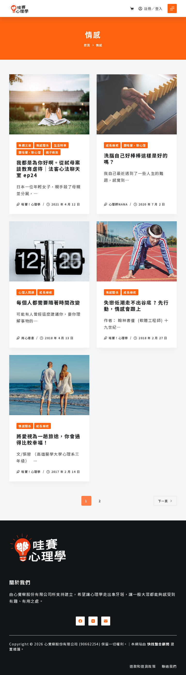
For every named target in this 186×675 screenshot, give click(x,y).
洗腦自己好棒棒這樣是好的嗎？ (136, 158)
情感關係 (42, 145)
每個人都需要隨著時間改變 (48, 302)
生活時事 (60, 145)
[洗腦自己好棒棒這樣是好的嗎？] (137, 104)
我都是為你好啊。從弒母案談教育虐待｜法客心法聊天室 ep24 (48, 169)
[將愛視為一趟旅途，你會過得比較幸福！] (49, 385)
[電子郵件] (105, 621)
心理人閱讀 (26, 292)
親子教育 (52, 152)
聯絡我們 (169, 666)
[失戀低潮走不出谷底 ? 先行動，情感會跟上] (137, 251)
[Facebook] (80, 621)
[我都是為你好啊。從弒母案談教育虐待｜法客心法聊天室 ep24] (49, 104)
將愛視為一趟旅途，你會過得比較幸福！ (48, 439)
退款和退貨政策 (143, 666)
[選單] (172, 8)
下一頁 (163, 501)
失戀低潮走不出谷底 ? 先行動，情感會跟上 (136, 305)
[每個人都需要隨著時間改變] (49, 251)
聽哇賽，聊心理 (29, 152)
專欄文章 (24, 145)
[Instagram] (93, 621)
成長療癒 (112, 145)
